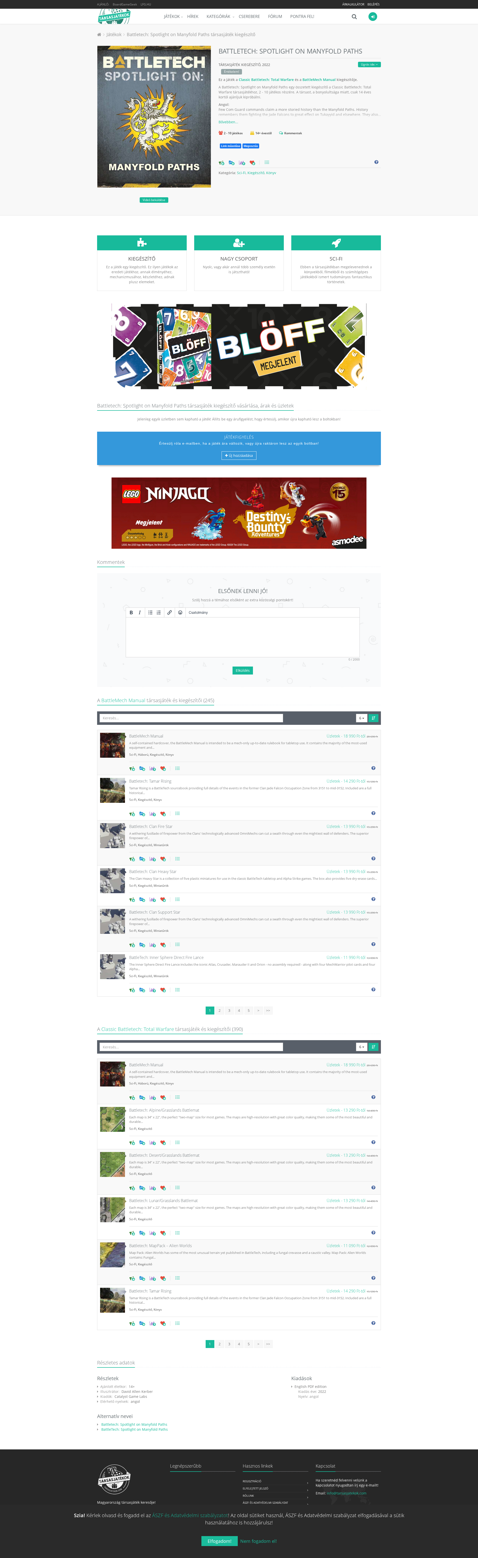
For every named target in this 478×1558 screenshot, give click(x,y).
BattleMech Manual (319, 79)
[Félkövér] (131, 612)
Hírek (192, 16)
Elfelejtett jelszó (255, 1488)
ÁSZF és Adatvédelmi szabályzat (265, 1502)
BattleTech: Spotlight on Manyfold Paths (134, 1429)
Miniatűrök (161, 845)
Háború (143, 754)
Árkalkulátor (353, 4)
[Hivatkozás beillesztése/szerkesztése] (169, 612)
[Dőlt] (139, 612)
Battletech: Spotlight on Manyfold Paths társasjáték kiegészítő (191, 34)
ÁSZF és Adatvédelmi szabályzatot (190, 1515)
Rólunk (248, 1495)
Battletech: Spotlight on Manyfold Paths (133, 1424)
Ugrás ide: (368, 64)
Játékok (172, 16)
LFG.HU (146, 4)
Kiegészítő (255, 172)
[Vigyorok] (180, 612)
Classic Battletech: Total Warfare (266, 79)
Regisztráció (252, 1481)
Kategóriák (219, 16)
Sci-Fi (241, 172)
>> (268, 1010)
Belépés (373, 4)
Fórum (275, 16)
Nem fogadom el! (258, 1541)
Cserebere (249, 16)
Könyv (271, 172)
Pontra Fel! (302, 16)
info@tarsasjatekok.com (346, 1493)
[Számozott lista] (159, 612)
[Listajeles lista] (150, 612)
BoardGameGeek (125, 4)
